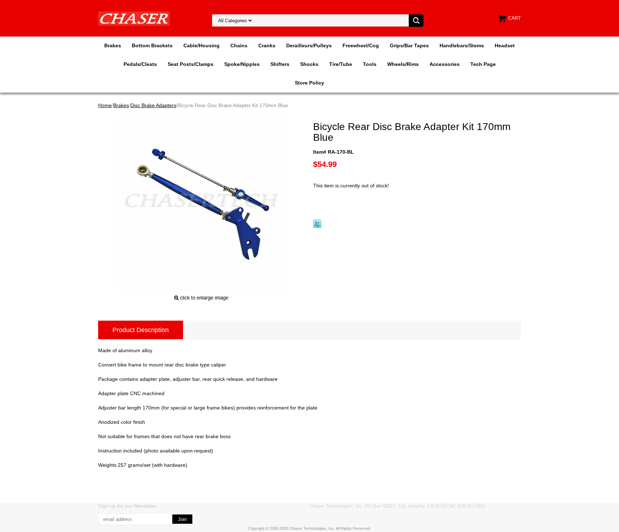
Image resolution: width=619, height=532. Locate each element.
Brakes (112, 45)
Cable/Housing (201, 45)
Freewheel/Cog (360, 45)
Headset (505, 45)
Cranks (266, 45)
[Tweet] (317, 226)
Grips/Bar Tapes (409, 45)
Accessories (445, 64)
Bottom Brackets (152, 45)
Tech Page (483, 64)
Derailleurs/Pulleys (309, 45)
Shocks (309, 64)
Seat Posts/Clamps (190, 64)
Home (105, 105)
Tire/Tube (340, 64)
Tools (369, 64)
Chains (239, 45)
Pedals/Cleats (140, 64)
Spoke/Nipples (242, 64)
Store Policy (309, 83)
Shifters (279, 64)
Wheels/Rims (403, 64)
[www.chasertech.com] (134, 18)
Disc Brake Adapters (153, 105)
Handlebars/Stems (462, 45)
